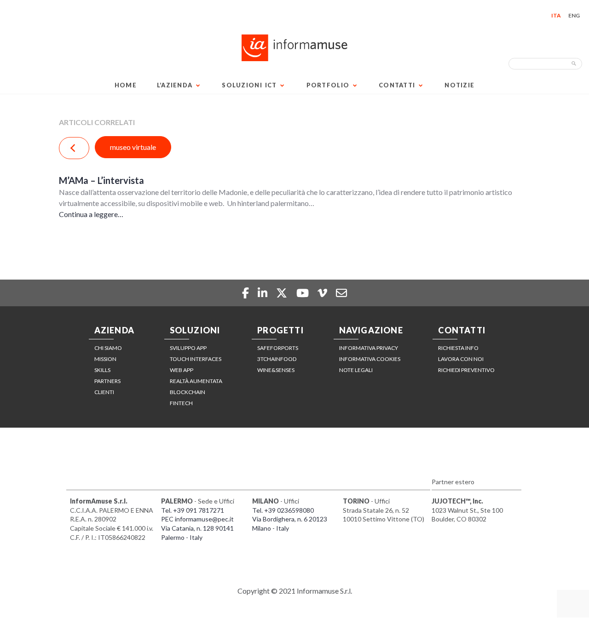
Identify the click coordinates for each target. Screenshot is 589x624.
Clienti (104, 392)
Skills (102, 369)
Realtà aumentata (196, 381)
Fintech (181, 403)
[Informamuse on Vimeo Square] (323, 292)
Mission (105, 358)
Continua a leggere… (91, 214)
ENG (574, 15)
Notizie (459, 85)
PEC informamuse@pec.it (197, 519)
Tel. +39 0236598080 (283, 510)
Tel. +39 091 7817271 (192, 510)
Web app (181, 369)
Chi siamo (108, 347)
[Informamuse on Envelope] (341, 292)
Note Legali (356, 369)
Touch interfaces (195, 358)
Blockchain (187, 392)
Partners (107, 381)
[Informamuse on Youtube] (303, 292)
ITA (556, 15)
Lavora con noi (461, 358)
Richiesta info (458, 347)
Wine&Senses (275, 369)
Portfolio (328, 85)
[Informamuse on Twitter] (283, 292)
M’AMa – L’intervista (101, 180)
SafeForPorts (277, 347)
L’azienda (175, 85)
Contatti (397, 85)
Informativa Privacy (368, 347)
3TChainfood (276, 358)
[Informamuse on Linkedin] (263, 292)
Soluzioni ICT (249, 85)
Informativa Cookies (369, 358)
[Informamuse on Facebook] (246, 292)
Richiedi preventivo (466, 369)
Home (126, 85)
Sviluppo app (188, 347)
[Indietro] (74, 148)
